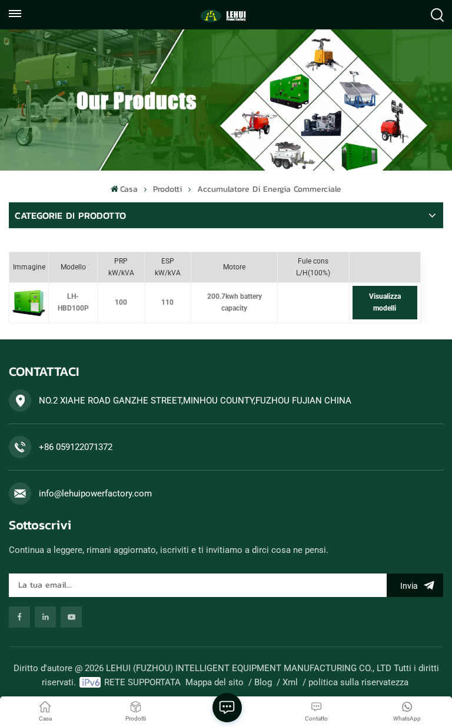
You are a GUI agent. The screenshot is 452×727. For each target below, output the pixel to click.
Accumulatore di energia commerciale (269, 189)
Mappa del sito (214, 682)
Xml (290, 682)
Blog (263, 682)
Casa (129, 189)
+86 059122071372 (75, 447)
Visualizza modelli (385, 302)
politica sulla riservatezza (358, 682)
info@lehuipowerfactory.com (95, 493)
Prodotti (167, 189)
